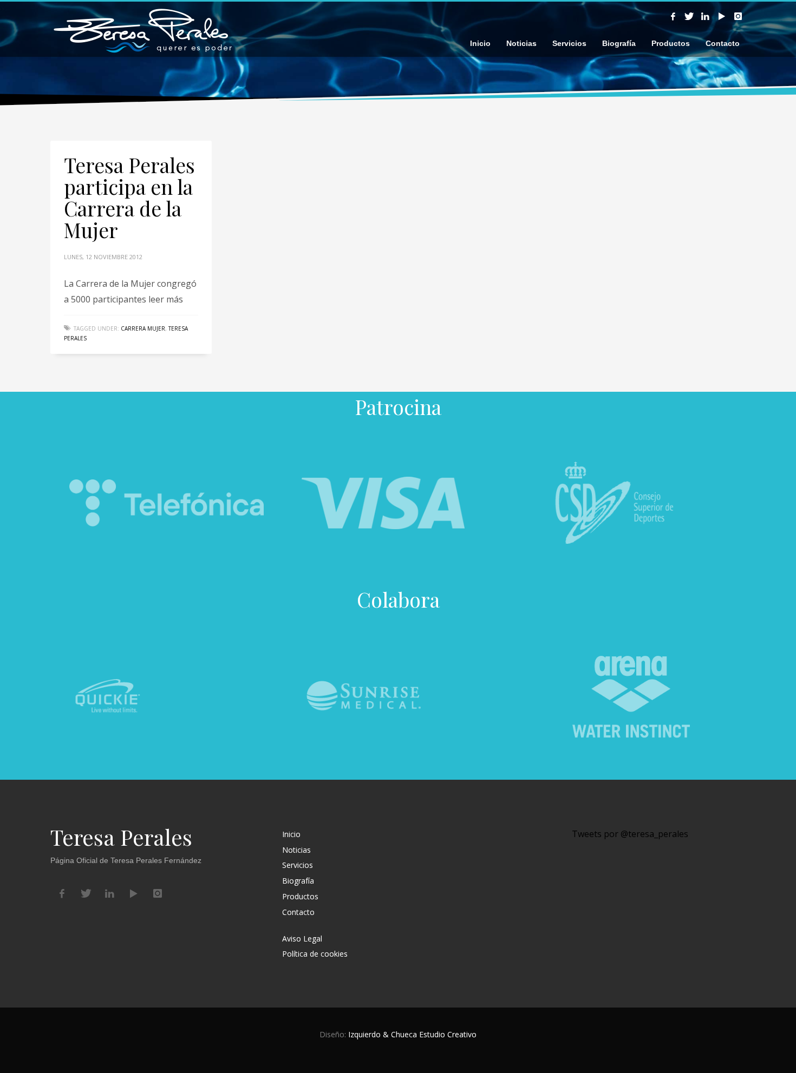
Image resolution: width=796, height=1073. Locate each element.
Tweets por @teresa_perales (630, 834)
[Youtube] (722, 16)
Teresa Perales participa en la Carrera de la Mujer (129, 197)
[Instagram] (738, 16)
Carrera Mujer (143, 328)
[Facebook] (673, 16)
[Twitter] (689, 16)
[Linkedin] (705, 16)
